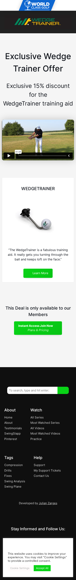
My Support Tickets (47, 470)
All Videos (37, 428)
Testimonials (13, 428)
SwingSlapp (12, 433)
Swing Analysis (14, 481)
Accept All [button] (42, 568)
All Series (37, 417)
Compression (13, 465)
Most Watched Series (45, 423)
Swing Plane (12, 486)
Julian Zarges (48, 503)
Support (39, 465)
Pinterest (10, 439)
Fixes (8, 476)
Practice (36, 439)
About (8, 423)
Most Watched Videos (45, 433)
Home (8, 417)
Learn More (40, 273)
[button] (63, 390)
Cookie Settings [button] (19, 568)
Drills (7, 470)
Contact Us (41, 476)
